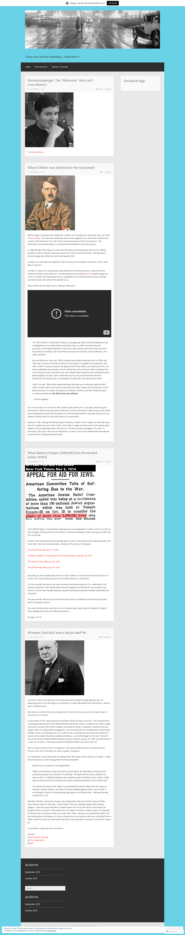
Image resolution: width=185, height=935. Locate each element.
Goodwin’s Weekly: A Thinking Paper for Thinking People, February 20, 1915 (60, 556)
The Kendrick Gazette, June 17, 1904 (43, 550)
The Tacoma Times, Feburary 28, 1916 (43, 561)
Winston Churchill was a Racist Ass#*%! (57, 632)
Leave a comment (104, 89)
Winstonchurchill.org (39, 837)
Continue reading (36, 152)
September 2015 (32, 872)
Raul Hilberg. (35, 238)
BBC (32, 843)
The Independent (37, 840)
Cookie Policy (51, 931)
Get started (113, 3)
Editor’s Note (41, 67)
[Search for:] (45, 888)
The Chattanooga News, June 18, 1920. (44, 567)
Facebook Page (134, 81)
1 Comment (106, 172)
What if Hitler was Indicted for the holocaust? (61, 167)
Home (27, 67)
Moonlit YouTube (60, 67)
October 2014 (31, 878)
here (87, 274)
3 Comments (106, 637)
